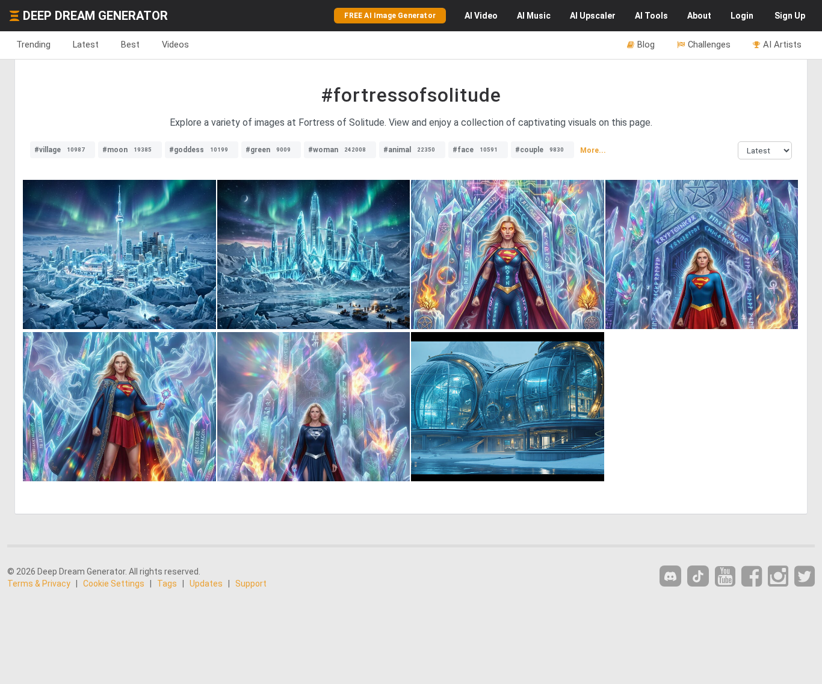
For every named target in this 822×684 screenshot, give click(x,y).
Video (481, 15)
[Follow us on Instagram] (778, 576)
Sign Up (789, 15)
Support (251, 583)
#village (59, 150)
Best (130, 44)
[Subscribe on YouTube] (725, 576)
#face (475, 150)
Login (742, 15)
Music (534, 15)
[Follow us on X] (804, 576)
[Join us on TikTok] (698, 576)
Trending (33, 44)
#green (268, 150)
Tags (167, 583)
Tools (651, 15)
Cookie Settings (113, 583)
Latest (86, 44)
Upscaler (593, 15)
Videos (175, 44)
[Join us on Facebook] (751, 576)
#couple (539, 150)
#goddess (198, 150)
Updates (206, 583)
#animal (409, 150)
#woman (337, 150)
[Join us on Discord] (670, 576)
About (699, 15)
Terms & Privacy (38, 583)
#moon (127, 150)
